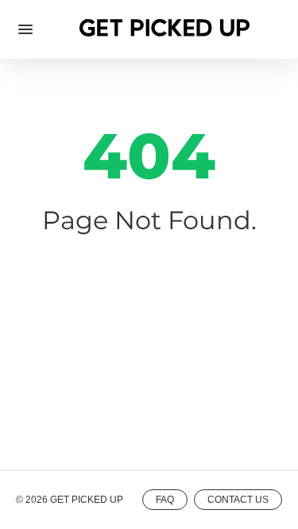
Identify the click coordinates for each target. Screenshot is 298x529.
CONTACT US (238, 499)
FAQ (165, 499)
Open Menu (25, 29)
